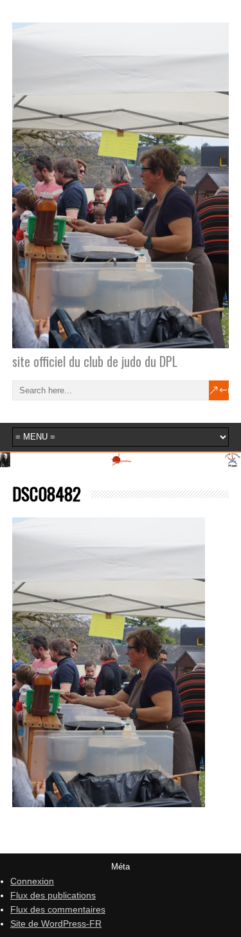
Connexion (32, 881)
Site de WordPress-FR (56, 923)
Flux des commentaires (57, 909)
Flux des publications (53, 895)
